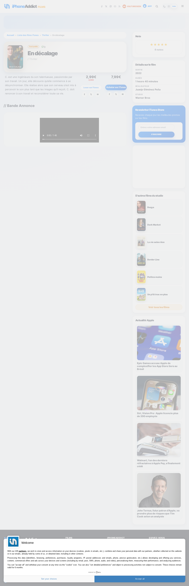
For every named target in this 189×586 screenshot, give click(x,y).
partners (22, 551)
